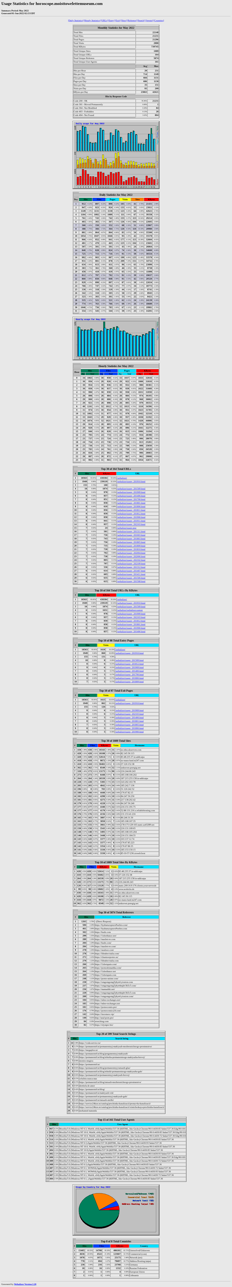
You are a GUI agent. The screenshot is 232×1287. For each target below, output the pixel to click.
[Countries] (159, 20)
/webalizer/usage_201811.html (131, 510)
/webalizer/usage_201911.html (131, 520)
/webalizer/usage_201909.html (131, 492)
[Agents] (149, 20)
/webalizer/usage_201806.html (131, 506)
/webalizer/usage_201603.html (131, 535)
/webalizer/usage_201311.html (131, 531)
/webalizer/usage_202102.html (131, 560)
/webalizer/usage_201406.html (131, 495)
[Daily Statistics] (75, 20)
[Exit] (117, 20)
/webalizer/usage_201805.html (131, 542)
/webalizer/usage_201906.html (131, 517)
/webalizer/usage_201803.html (131, 538)
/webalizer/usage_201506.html (131, 578)
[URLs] (104, 20)
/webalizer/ (122, 478)
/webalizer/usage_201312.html (131, 567)
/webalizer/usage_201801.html (131, 503)
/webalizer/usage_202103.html (131, 524)
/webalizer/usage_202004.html (131, 553)
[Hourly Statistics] (92, 20)
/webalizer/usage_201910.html (131, 481)
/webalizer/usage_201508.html (131, 581)
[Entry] (111, 20)
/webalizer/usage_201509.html (131, 488)
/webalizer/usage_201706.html (131, 499)
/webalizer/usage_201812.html (131, 513)
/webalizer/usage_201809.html (131, 545)
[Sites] (124, 20)
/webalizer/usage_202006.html (131, 556)
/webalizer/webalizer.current (130, 610)
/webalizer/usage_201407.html (131, 570)
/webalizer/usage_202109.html (131, 563)
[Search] (141, 20)
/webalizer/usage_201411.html (131, 574)
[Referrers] (132, 20)
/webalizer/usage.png (126, 528)
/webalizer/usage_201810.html (131, 549)
